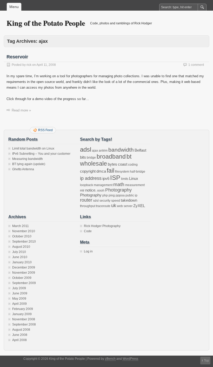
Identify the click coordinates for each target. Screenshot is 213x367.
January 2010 (22, 262)
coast (122, 164)
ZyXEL (139, 205)
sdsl (96, 200)
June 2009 (19, 293)
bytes (112, 164)
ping (112, 195)
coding (133, 164)
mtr (82, 190)
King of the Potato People (45, 23)
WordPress (130, 359)
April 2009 (19, 304)
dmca (101, 171)
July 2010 (19, 252)
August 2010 (21, 247)
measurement (135, 185)
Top (206, 360)
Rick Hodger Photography (102, 226)
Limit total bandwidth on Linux (33, 148)
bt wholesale (105, 160)
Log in (88, 251)
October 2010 (21, 236)
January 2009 (22, 314)
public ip (131, 195)
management (103, 185)
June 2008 (19, 335)
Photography (118, 190)
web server (124, 206)
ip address (91, 178)
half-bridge (137, 171)
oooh (100, 190)
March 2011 (20, 226)
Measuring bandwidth (27, 159)
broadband (111, 156)
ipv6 (105, 178)
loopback (86, 185)
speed (115, 200)
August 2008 (21, 329)
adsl (85, 149)
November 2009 (23, 272)
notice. (90, 190)
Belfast (140, 150)
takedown (129, 200)
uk (113, 205)
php (105, 195)
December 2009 (23, 267)
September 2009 (24, 283)
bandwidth (121, 150)
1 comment (196, 65)
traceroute (103, 206)
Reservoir (17, 56)
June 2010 (19, 257)
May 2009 (19, 298)
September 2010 (24, 241)
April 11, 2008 (46, 65)
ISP (115, 177)
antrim (103, 150)
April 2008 (19, 340)
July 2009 (19, 288)
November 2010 (23, 231)
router (86, 200)
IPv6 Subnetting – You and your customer (41, 154)
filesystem (122, 171)
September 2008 (24, 324)
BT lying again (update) (28, 164)
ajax (95, 150)
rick (28, 65)
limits (124, 179)
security (104, 200)
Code (88, 231)
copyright (88, 171)
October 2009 (21, 278)
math (118, 184)
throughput (87, 206)
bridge (91, 157)
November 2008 (23, 319)
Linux (133, 178)
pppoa (120, 195)
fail (110, 170)
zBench (110, 359)
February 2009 (22, 309)
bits (83, 157)
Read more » (21, 110)
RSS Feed (45, 130)
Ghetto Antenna (23, 169)
